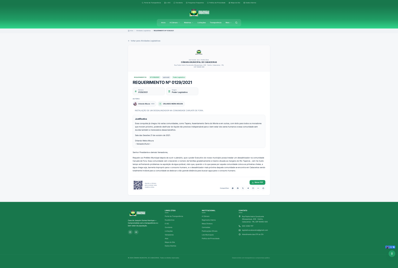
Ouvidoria (168, 227)
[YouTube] (136, 232)
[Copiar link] (258, 188)
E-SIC (167, 224)
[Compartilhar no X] (243, 188)
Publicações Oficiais (209, 231)
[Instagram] (130, 232)
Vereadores (169, 235)
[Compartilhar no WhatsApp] (233, 188)
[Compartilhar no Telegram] (248, 188)
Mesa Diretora (207, 224)
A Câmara (174, 23)
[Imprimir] (263, 188)
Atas (166, 238)
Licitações (202, 23)
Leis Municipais (208, 235)
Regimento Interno (209, 220)
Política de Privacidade (210, 238)
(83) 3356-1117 (247, 226)
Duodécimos (169, 220)
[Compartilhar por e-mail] (253, 188)
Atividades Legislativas (143, 30)
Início (163, 23)
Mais (227, 23)
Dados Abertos (170, 246)
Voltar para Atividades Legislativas (145, 41)
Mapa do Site (170, 242)
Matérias (187, 23)
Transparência (215, 23)
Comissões (206, 227)
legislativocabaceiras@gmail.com (255, 230)
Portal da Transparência (174, 216)
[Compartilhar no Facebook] (238, 188)
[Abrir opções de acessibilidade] (392, 253)
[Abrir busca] (236, 22)
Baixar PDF (259, 182)
